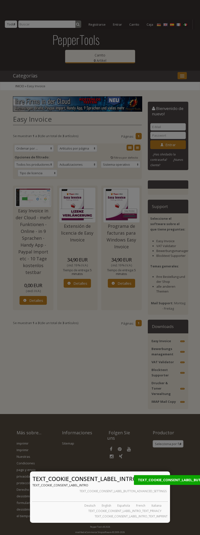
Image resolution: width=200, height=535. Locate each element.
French (140, 505)
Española (123, 505)
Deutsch (90, 505)
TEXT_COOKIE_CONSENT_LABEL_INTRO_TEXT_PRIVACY (124, 511)
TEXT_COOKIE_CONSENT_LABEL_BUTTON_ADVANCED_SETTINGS (123, 491)
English (106, 505)
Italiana (156, 505)
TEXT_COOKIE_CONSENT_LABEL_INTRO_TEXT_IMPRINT (131, 516)
